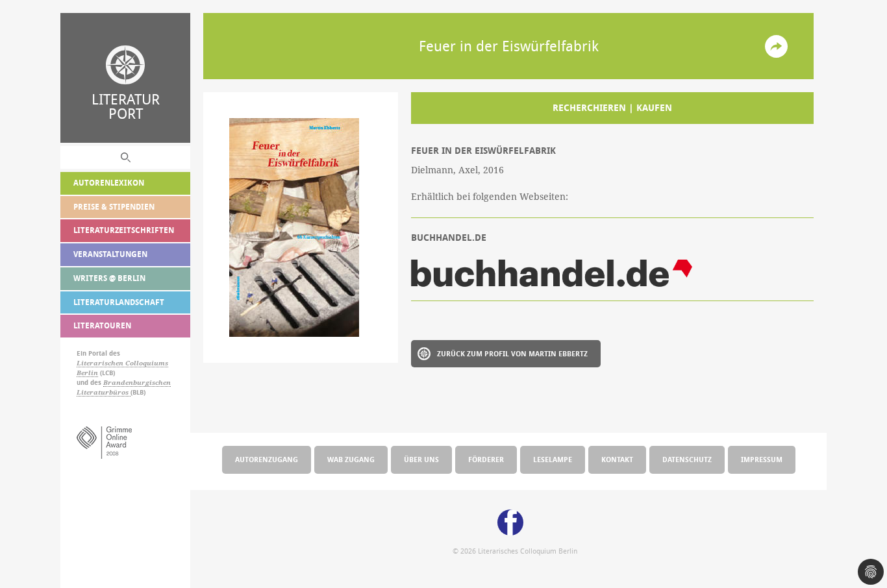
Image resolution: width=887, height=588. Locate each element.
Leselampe (552, 459)
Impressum (761, 459)
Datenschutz (687, 459)
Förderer (486, 459)
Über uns (421, 459)
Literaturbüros (104, 392)
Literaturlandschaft (118, 302)
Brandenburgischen (137, 382)
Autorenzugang (266, 459)
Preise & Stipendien (114, 206)
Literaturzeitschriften (123, 230)
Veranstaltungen (110, 254)
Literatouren (102, 325)
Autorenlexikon (108, 182)
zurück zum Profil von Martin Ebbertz (512, 353)
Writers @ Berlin (109, 278)
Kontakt (617, 459)
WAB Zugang (351, 459)
